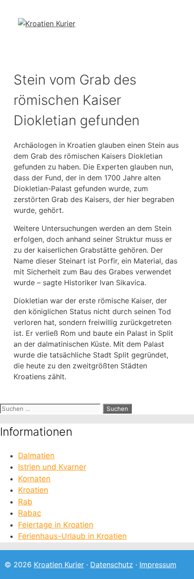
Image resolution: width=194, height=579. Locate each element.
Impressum (157, 564)
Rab (25, 501)
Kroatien (33, 489)
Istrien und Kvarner (52, 466)
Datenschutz (111, 564)
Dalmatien (36, 455)
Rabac (29, 513)
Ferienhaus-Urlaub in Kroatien (72, 536)
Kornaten (34, 478)
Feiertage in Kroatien (55, 524)
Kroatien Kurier (59, 564)
